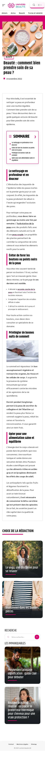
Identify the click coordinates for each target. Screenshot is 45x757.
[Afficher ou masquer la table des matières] (32, 136)
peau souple (17, 234)
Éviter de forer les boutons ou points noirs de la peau (23, 148)
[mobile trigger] (4, 5)
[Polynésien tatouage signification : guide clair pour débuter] (22, 665)
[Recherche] (34, 5)
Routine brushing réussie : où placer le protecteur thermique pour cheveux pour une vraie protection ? (21, 710)
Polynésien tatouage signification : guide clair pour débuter (22, 673)
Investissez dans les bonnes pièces (22, 609)
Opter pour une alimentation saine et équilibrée (23, 159)
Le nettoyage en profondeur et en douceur (22, 143)
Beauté (9, 57)
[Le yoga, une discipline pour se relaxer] (22, 559)
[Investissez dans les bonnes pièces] (22, 599)
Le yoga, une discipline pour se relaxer (22, 569)
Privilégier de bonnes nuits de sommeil (21, 154)
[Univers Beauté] (16, 5)
